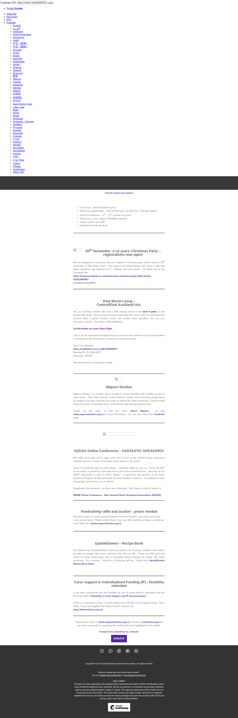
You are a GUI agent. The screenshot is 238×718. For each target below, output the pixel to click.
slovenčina (18, 147)
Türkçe (16, 163)
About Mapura (139, 411)
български (18, 37)
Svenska (17, 136)
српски (17, 153)
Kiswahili (18, 133)
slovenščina (19, 150)
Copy (50, 2)
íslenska (17, 87)
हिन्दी (15, 76)
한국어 (17, 100)
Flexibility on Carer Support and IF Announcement (118, 596)
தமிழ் (15, 156)
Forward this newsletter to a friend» (119, 631)
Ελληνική (18, 73)
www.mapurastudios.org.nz (88, 414)
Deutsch (17, 70)
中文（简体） (20, 43)
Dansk (16, 55)
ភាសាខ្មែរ (17, 97)
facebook (159, 414)
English (17, 25)
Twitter (14, 8)
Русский (17, 127)
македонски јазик (22, 104)
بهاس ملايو (18, 107)
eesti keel (17, 58)
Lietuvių (17, 141)
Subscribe (11, 13)
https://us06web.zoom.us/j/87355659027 (95, 349)
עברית (16, 139)
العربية (16, 28)
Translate (11, 22)
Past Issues (11, 16)
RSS (8, 19)
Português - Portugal (23, 121)
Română (17, 124)
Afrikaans (18, 31)
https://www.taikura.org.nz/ (88, 609)
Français (17, 67)
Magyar (17, 79)
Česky (16, 52)
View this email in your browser (119, 193)
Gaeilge (17, 82)
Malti (15, 109)
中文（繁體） (20, 46)
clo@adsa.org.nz (151, 622)
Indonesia (18, 84)
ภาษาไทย (18, 160)
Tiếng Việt (18, 172)
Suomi (16, 64)
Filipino (17, 166)
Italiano (17, 90)
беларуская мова (22, 34)
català (16, 40)
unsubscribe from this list (135, 675)
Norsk (16, 112)
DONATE (119, 638)
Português (18, 118)
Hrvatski (17, 50)
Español (17, 130)
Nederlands (19, 61)
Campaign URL (8, 2)
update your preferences (110, 675)
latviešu (17, 144)
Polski (16, 115)
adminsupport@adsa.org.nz (106, 523)
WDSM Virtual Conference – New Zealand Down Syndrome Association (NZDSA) (117, 495)
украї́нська (19, 169)
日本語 (17, 93)
